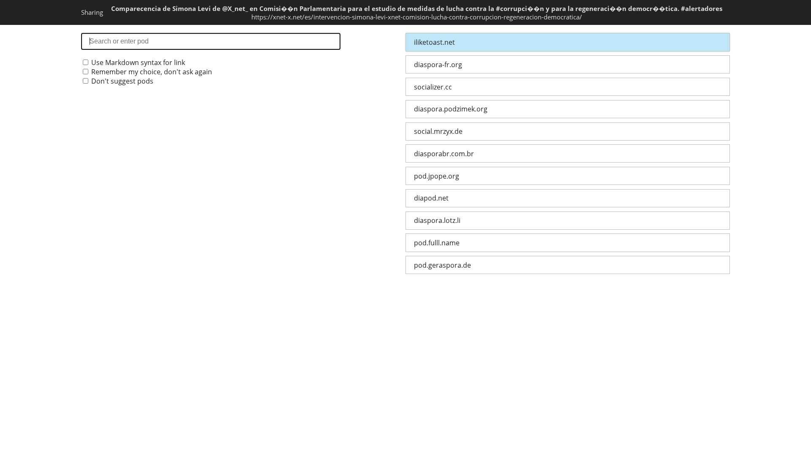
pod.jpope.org (436, 176)
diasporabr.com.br (444, 153)
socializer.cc (433, 87)
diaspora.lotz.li (437, 220)
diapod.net (431, 198)
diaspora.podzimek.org (450, 109)
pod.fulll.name (437, 242)
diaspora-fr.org (438, 64)
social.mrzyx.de (438, 131)
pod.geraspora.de (442, 265)
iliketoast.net (434, 42)
